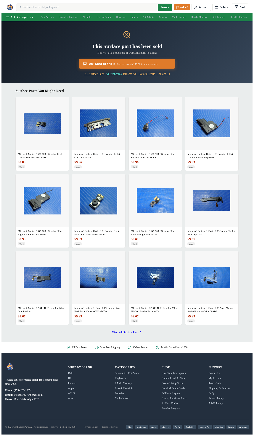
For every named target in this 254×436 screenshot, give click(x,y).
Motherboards (179, 17)
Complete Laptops (68, 17)
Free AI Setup (104, 17)
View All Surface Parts (125, 332)
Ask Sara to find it (123, 64)
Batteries (119, 393)
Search (165, 7)
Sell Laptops (219, 17)
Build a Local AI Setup (174, 378)
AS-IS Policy (216, 403)
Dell (70, 373)
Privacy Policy (91, 426)
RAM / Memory (199, 17)
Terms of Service (110, 426)
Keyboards (120, 378)
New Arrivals (47, 17)
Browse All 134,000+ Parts (139, 73)
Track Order (215, 383)
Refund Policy (216, 398)
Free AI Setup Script (173, 383)
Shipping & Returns (219, 388)
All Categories (22, 17)
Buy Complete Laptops (174, 373)
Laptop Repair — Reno (174, 398)
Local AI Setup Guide (173, 388)
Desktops (120, 17)
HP (69, 378)
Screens (163, 17)
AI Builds (87, 17)
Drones (134, 17)
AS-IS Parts (148, 17)
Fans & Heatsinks (124, 388)
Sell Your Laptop (171, 393)
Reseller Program (238, 17)
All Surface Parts (94, 73)
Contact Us (163, 73)
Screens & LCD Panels (127, 373)
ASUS (71, 393)
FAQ (211, 393)
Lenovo (72, 383)
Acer (70, 398)
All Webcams (114, 73)
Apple (71, 388)
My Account (215, 378)
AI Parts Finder (170, 403)
